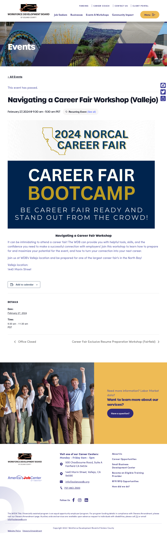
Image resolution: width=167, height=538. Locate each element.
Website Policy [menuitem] (14, 530)
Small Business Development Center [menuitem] (123, 466)
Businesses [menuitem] (76, 14)
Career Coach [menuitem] (101, 6)
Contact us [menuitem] (121, 6)
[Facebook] (163, 85)
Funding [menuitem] (84, 6)
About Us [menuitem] (117, 453)
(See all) (91, 111)
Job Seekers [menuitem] (60, 14)
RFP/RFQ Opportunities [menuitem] (125, 481)
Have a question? (120, 413)
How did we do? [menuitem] (121, 486)
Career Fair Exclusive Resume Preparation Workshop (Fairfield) (114, 342)
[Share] (163, 98)
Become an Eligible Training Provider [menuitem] (128, 474)
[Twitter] (163, 92)
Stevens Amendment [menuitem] (32, 530)
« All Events (15, 77)
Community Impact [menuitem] (122, 14)
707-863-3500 (72, 487)
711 (137, 516)
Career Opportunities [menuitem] (124, 459)
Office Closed (26, 342)
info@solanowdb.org (77, 481)
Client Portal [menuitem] (141, 6)
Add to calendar (24, 284)
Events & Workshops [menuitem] (97, 14)
